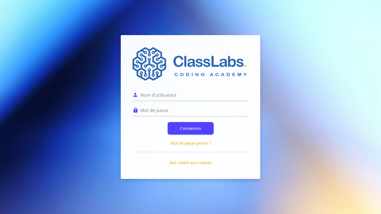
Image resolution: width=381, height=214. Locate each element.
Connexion (190, 128)
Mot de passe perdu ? (190, 143)
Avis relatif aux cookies (190, 162)
